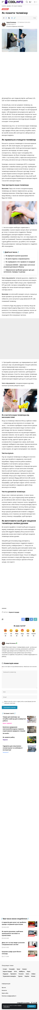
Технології (6, 752)
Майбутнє (22, 971)
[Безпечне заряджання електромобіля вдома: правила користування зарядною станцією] (31, 729)
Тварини (5, 740)
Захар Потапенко (11, 22)
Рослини (21, 974)
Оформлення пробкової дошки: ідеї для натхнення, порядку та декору (19, 271)
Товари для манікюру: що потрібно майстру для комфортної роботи (14, 719)
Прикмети (13, 974)
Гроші (18, 969)
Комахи (24, 969)
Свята (27, 974)
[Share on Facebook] (6, 17)
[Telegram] (34, 1003)
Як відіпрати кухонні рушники (17, 256)
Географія (12, 969)
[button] (31, 1006)
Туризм (20, 976)
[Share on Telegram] (12, 17)
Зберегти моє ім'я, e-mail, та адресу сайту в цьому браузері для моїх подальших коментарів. (20, 702)
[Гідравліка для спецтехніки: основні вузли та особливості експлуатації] (31, 748)
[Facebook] (32, 1003)
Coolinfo (4, 6)
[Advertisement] (19, 74)
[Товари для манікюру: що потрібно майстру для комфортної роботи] (31, 719)
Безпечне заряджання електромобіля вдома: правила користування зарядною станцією (14, 729)
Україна (27, 976)
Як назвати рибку (9, 737)
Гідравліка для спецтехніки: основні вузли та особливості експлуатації (12, 748)
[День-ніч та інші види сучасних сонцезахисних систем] (32, 944)
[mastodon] (36, 1002)
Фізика (33, 976)
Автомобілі (6, 733)
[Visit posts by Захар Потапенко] (4, 24)
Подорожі (5, 974)
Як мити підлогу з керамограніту (17, 259)
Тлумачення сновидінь (9, 976)
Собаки (33, 974)
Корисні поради (14, 612)
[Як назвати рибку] (31, 739)
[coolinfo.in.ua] (14, 2)
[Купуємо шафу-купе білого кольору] (32, 953)
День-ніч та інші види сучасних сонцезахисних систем (13, 943)
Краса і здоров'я (7, 723)
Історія (5, 969)
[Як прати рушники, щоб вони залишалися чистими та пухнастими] (32, 933)
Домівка (9, 6)
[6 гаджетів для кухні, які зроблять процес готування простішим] (32, 924)
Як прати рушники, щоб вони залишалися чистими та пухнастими (12, 933)
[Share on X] (9, 17)
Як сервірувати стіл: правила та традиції (20, 262)
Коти (15, 971)
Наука (28, 971)
